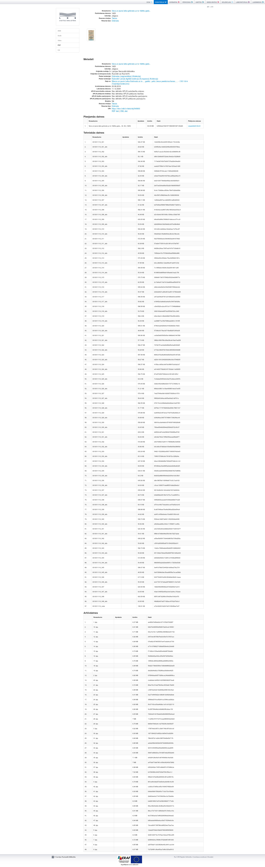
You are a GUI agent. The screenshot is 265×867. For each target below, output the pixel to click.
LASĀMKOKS (257, 2)
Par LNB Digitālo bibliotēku (183, 857)
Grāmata (115, 20)
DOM (148, 2)
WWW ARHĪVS (212, 2)
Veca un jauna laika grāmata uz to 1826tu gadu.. (131, 10)
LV (208, 7)
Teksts (114, 18)
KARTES (199, 2)
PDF (59, 45)
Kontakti (210, 857)
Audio (59, 35)
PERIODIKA (186, 2)
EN (212, 7)
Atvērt (198, 126)
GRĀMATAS (173, 2)
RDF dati (115, 111)
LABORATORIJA (241, 2)
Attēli (59, 31)
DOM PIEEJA (159, 2)
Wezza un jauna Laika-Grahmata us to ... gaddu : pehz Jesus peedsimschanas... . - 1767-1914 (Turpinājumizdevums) (150, 82)
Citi (59, 50)
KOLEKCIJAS (226, 2)
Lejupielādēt (192, 126)
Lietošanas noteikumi (200, 857)
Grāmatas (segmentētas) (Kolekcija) (126, 76)
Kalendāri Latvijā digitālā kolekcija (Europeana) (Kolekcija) (135, 78)
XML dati (124, 111)
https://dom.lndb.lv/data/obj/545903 (126, 108)
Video (59, 40)
